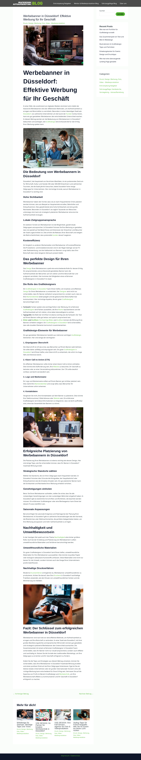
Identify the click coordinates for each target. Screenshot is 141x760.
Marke (60, 310)
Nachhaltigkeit (59, 537)
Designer (63, 291)
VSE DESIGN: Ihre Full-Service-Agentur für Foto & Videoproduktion (62, 726)
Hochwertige (44, 320)
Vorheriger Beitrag (21, 694)
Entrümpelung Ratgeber (62, 3)
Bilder (25, 320)
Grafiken (35, 320)
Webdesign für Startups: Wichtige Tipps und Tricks (24, 725)
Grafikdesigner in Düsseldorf (36, 289)
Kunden (69, 114)
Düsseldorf (27, 114)
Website (56, 367)
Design (28, 268)
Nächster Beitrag (86, 694)
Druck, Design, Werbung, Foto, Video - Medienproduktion (44, 23)
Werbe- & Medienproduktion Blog (86, 3)
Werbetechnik (64, 674)
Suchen (102, 11)
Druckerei (57, 575)
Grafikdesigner (67, 299)
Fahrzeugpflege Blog (109, 3)
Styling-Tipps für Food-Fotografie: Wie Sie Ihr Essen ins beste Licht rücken (81, 726)
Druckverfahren (36, 573)
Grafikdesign (50, 122)
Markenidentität (32, 297)
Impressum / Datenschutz (70, 756)
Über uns (123, 3)
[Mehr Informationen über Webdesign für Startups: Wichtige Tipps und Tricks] (25, 714)
